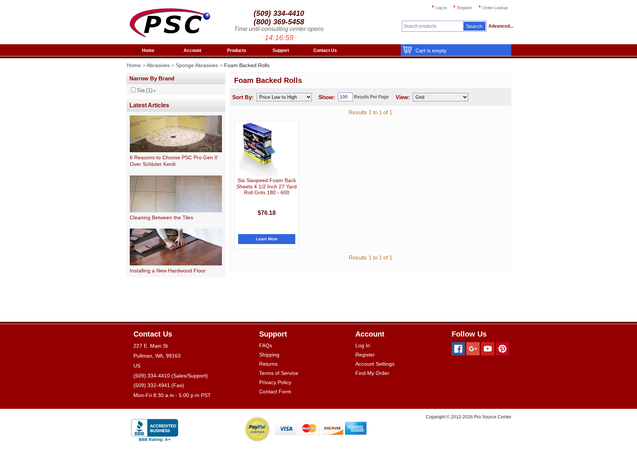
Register (464, 8)
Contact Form (275, 391)
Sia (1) (145, 90)
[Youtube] (487, 348)
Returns (268, 364)
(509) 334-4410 (279, 13)
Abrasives (158, 65)
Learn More (267, 239)
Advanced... (499, 26)
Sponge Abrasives (197, 65)
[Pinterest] (502, 348)
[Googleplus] (473, 348)
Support (280, 50)
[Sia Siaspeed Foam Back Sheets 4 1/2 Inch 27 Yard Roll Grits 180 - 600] (258, 149)
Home (148, 50)
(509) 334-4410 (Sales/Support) (170, 376)
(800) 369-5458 (279, 22)
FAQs (265, 345)
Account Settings (374, 364)
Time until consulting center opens (279, 29)
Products (236, 50)
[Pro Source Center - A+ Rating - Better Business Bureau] (155, 428)
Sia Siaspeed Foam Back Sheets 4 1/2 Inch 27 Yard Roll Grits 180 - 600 (266, 186)
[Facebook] (458, 348)
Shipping (269, 355)
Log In (441, 8)
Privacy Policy (275, 382)
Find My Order (372, 373)
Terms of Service (278, 373)
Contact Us (325, 50)
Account (192, 50)
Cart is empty (430, 50)
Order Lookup (495, 8)
